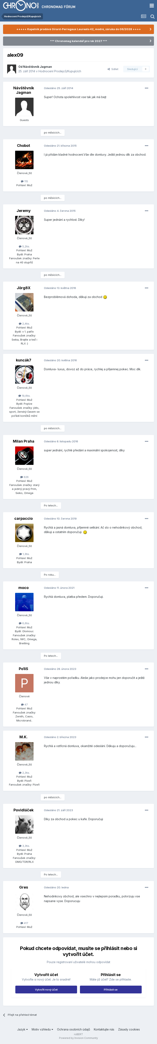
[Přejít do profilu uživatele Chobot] (24, 160)
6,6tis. (25, 623)
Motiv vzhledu (42, 1029)
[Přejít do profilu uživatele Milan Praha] (24, 455)
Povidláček (23, 810)
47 (26, 704)
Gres (23, 887)
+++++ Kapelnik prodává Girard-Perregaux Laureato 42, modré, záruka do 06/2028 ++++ (78, 29)
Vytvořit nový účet (46, 989)
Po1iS (23, 669)
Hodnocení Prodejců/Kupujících (59, 71)
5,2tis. (25, 246)
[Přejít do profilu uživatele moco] (24, 602)
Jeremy (24, 210)
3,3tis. (25, 845)
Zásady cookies (129, 1029)
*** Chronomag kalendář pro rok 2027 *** (78, 41)
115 (26, 181)
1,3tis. (26, 554)
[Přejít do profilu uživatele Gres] (24, 901)
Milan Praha (23, 441)
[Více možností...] (146, 88)
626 (26, 477)
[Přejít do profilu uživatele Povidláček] (24, 824)
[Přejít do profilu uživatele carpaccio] (24, 533)
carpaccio (23, 518)
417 (25, 923)
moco (23, 587)
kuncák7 (23, 360)
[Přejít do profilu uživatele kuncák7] (24, 374)
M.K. (23, 737)
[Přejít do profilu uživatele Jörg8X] (24, 302)
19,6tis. (25, 395)
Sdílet (114, 69)
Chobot (23, 145)
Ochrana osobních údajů (73, 1029)
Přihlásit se (111, 989)
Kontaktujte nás (104, 1029)
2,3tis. (25, 772)
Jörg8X (23, 288)
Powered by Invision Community (78, 1037)
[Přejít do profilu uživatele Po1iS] (24, 683)
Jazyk (21, 1029)
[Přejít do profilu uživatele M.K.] (24, 751)
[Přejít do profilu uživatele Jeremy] (24, 225)
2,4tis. (25, 323)
